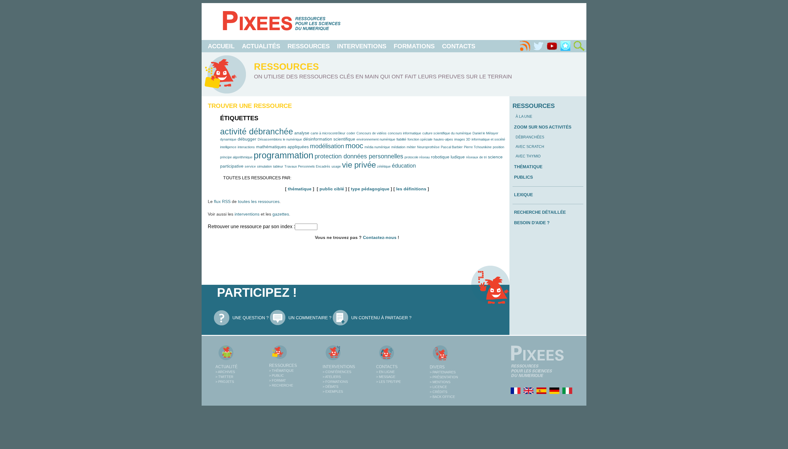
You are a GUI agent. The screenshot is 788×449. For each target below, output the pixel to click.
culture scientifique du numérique (446, 133)
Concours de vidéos (371, 133)
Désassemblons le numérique (280, 139)
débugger (247, 139)
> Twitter (224, 377)
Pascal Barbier (452, 147)
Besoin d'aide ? (532, 222)
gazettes (280, 214)
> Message (385, 377)
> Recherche (281, 385)
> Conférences (337, 372)
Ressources (308, 46)
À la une (524, 116)
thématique (300, 188)
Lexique (523, 194)
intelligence (228, 147)
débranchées (530, 137)
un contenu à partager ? (381, 317)
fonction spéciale (420, 139)
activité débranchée (256, 131)
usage (336, 166)
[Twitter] (538, 46)
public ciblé (332, 188)
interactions (246, 147)
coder (351, 133)
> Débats (330, 386)
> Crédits (438, 392)
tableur (278, 166)
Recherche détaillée (540, 212)
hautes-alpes (443, 139)
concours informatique (404, 133)
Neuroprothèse (428, 147)
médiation (398, 147)
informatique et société (488, 139)
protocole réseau (417, 157)
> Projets (224, 381)
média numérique (377, 147)
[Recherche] (579, 46)
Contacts (458, 46)
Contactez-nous (379, 237)
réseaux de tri (476, 157)
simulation (264, 166)
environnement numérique (375, 139)
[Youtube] (552, 46)
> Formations (335, 381)
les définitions (411, 188)
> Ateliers (332, 377)
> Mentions (440, 382)
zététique (384, 166)
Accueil (221, 46)
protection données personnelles (359, 156)
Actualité (226, 366)
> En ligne (385, 372)
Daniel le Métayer (485, 133)
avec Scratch (530, 147)
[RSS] (525, 46)
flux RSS (222, 201)
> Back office (442, 397)
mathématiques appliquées (282, 146)
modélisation (327, 146)
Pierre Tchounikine (478, 147)
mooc (354, 145)
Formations (414, 46)
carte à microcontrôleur (328, 133)
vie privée (359, 165)
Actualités (261, 46)
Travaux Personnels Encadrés (307, 166)
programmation (283, 155)
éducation (404, 165)
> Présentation (444, 377)
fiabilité (401, 139)
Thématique (528, 166)
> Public (276, 375)
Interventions (361, 46)
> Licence (438, 387)
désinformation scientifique (329, 139)
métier (411, 147)
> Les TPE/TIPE (388, 381)
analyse (301, 132)
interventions (247, 214)
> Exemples (333, 391)
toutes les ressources (258, 201)
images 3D (462, 139)
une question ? (250, 317)
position (498, 147)
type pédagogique (370, 188)
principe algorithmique (236, 157)
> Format (277, 380)
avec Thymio (528, 156)
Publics (523, 177)
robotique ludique (448, 156)
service (250, 166)
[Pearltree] (565, 46)
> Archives (225, 372)
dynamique (228, 139)
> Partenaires (443, 372)
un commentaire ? (310, 317)
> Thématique (281, 370)
